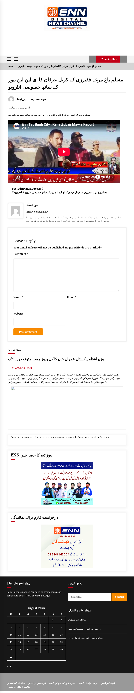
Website (18, 313)
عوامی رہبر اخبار (37, 683)
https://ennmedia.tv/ (37, 211)
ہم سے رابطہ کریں (88, 683)
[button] (92, 59)
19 (28, 642)
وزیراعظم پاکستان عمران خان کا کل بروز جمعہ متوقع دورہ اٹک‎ (56, 359)
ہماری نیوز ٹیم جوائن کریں (62, 683)
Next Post (15, 350)
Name (18, 297)
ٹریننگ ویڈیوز (108, 683)
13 (36, 634)
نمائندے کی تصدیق (77, 619)
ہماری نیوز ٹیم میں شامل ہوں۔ (85, 637)
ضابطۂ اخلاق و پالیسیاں (80, 610)
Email (71, 297)
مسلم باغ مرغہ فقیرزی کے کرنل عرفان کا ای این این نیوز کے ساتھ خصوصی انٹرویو (66, 192)
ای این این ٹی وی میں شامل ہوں (85, 628)
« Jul (9, 666)
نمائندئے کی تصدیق (16, 683)
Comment (20, 253)
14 (44, 634)
